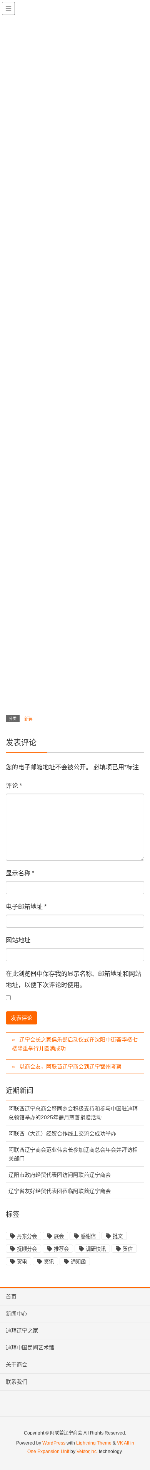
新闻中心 (16, 1313)
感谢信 (88, 1236)
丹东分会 (27, 1236)
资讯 (49, 1262)
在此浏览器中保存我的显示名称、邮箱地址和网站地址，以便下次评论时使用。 (73, 979)
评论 (14, 785)
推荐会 (61, 1249)
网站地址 (18, 940)
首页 (11, 1296)
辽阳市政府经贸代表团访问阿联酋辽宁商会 (59, 1175)
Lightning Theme (94, 1443)
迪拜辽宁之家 (22, 1330)
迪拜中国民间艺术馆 (30, 1347)
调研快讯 (96, 1249)
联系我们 (16, 1382)
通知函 (78, 1262)
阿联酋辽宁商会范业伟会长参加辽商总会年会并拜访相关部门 (73, 1154)
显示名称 (20, 873)
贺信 (128, 1249)
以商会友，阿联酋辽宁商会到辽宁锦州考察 (70, 1066)
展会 (59, 1236)
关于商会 (16, 1364)
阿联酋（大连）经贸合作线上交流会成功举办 (62, 1133)
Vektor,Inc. (87, 1451)
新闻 (28, 719)
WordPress (53, 1443)
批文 (118, 1236)
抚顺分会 (27, 1249)
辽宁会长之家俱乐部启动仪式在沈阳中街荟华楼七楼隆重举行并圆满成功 (75, 1043)
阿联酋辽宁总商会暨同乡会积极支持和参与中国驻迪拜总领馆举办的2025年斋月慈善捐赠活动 (73, 1112)
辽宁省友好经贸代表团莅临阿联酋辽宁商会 (59, 1191)
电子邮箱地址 (26, 906)
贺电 (22, 1262)
